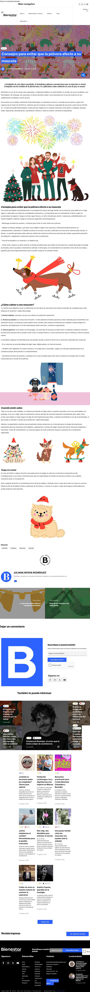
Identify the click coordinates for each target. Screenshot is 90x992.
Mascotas (22, 548)
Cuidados (13, 548)
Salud (22, 13)
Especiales (23, 21)
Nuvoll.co (61, 991)
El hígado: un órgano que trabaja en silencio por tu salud (10, 714)
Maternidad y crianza (35, 13)
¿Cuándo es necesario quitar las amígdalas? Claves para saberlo (26, 782)
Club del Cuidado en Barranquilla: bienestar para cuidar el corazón (79, 737)
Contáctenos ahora (52, 982)
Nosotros (24, 983)
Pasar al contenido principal (10, 1)
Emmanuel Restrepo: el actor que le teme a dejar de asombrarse (42, 742)
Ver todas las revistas (77, 934)
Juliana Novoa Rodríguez (14, 69)
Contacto (37, 976)
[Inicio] (8, 15)
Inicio (23, 962)
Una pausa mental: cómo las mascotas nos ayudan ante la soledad (10, 739)
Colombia (4, 548)
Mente (49, 13)
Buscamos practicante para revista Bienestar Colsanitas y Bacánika (62, 782)
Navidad (31, 548)
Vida (57, 13)
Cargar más (45, 922)
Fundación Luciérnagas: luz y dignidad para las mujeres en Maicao (82, 977)
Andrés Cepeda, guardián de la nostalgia (44, 889)
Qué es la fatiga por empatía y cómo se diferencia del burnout (79, 713)
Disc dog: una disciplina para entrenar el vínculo (45, 833)
